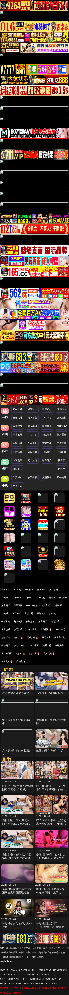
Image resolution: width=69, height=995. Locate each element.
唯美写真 (47, 460)
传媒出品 (17, 468)
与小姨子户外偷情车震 (49, 693)
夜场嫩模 (30, 621)
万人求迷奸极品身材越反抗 (17, 751)
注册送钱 (16, 597)
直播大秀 (59, 645)
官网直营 (41, 589)
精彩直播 (58, 605)
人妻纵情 (47, 477)
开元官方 (46, 637)
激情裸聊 (5, 637)
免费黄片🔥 (7, 661)
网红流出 (47, 434)
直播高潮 (45, 605)
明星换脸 (32, 451)
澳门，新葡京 (20, 645)
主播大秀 (29, 613)
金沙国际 (5, 645)
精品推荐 (17, 409)
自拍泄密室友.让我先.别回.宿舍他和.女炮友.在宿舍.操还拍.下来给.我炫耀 (16, 823)
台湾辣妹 (17, 426)
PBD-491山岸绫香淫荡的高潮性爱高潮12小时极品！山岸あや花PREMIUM (51, 825)
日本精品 (32, 417)
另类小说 (17, 485)
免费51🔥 (18, 637)
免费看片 (34, 645)
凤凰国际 (18, 605)
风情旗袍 (17, 451)
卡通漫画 (17, 460)
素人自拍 (62, 417)
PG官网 (17, 589)
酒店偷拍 (16, 613)
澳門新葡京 (19, 629)
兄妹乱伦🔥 (49, 653)
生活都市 (17, 477)
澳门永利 (53, 589)
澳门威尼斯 (6, 653)
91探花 (32, 434)
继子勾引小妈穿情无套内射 (17, 721)
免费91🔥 (20, 653)
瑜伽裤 (47, 451)
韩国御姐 (32, 426)
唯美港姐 (47, 426)
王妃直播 (41, 613)
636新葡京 (61, 629)
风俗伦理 (62, 477)
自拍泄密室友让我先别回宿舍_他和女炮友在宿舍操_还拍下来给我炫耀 (17, 858)
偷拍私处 (5, 621)
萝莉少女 (62, 409)
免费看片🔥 (46, 629)
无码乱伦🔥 (32, 637)
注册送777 (30, 597)
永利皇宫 (32, 629)
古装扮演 (17, 443)
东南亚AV (62, 426)
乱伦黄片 (53, 613)
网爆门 (61, 460)
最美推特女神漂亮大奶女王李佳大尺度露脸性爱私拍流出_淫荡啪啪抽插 (17, 892)
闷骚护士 (62, 451)
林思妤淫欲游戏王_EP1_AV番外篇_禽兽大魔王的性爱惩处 (51, 926)
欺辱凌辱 (17, 434)
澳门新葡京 (56, 621)
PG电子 (5, 597)
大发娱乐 (5, 629)
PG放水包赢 (32, 605)
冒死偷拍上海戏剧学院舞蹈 (51, 721)
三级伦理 (17, 417)
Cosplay (47, 417)
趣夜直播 (18, 621)
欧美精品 (47, 409)
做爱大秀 (47, 645)
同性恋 (61, 468)
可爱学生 (47, 443)
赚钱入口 (20, 661)
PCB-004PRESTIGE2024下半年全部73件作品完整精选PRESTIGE (51, 789)
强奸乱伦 (32, 409)
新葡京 (52, 597)
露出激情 (32, 460)
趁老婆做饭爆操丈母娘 (15, 693)
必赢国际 (5, 605)
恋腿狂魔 (62, 443)
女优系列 (32, 443)
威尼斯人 (5, 589)
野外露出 (62, 434)
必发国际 (42, 621)
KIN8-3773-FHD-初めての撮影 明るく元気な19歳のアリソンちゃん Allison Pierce (50, 894)
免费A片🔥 (34, 653)
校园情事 (32, 477)
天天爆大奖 (59, 637)
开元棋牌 (29, 589)
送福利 (42, 597)
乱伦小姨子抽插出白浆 (49, 750)
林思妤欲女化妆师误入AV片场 (17, 924)
